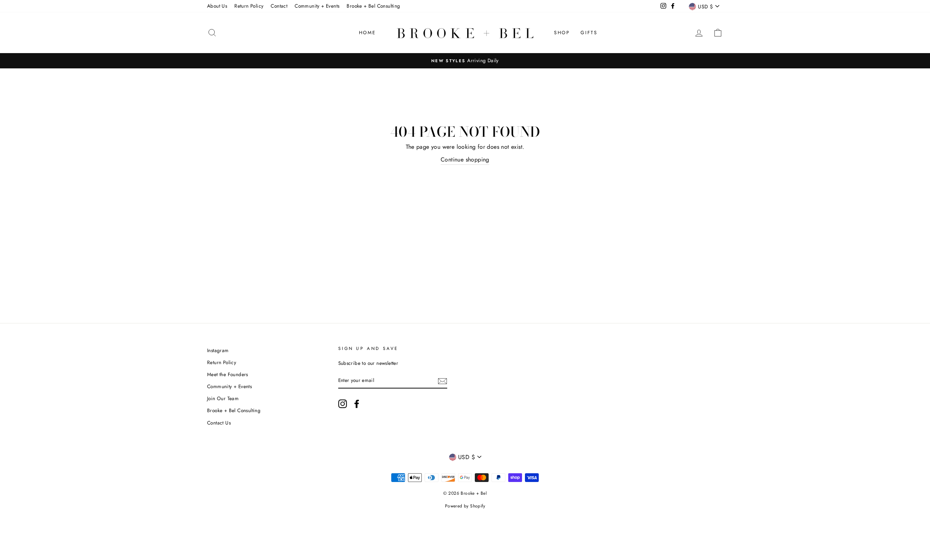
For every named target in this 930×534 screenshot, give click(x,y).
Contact (279, 5)
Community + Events (317, 5)
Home (367, 32)
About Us (217, 5)
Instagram (218, 350)
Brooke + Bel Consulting (373, 5)
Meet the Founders (227, 374)
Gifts (589, 32)
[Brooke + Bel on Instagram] (342, 403)
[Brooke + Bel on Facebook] (356, 403)
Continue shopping (465, 159)
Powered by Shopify (465, 506)
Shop (562, 32)
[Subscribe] (442, 380)
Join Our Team (223, 398)
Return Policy (248, 5)
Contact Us (219, 422)
